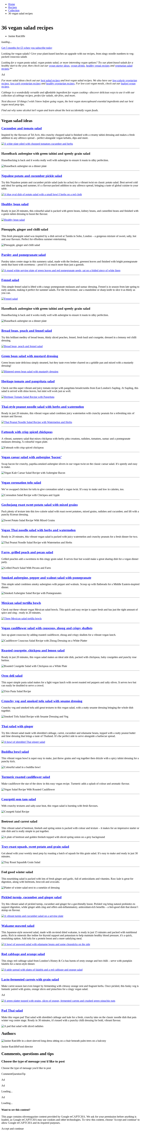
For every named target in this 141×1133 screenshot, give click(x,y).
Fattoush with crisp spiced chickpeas (26, 432)
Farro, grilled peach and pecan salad (27, 552)
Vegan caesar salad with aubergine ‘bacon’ (31, 457)
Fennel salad (10, 280)
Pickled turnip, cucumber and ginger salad (31, 897)
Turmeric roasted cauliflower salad (25, 777)
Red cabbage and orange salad (23, 954)
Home (11, 4)
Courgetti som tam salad (18, 799)
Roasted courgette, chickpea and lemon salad (33, 650)
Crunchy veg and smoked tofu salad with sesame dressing (41, 701)
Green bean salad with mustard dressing (29, 356)
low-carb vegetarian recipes (25, 83)
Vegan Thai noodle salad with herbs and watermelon (38, 530)
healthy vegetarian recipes (60, 83)
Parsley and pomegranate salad (23, 255)
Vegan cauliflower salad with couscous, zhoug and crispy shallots (46, 628)
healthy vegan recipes (98, 65)
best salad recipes (50, 80)
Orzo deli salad (12, 675)
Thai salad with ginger (17, 726)
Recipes (12, 7)
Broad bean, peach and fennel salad (26, 330)
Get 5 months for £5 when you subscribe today (26, 47)
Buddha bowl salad (15, 752)
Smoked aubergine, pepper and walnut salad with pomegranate (46, 577)
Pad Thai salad (12, 1010)
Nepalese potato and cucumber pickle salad (31, 176)
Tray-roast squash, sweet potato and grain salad (35, 846)
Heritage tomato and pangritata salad (28, 381)
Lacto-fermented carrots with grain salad (30, 979)
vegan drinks (78, 65)
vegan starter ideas (59, 65)
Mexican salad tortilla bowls (21, 603)
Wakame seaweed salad (17, 926)
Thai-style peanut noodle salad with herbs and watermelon (42, 407)
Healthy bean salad (15, 204)
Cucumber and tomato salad (21, 128)
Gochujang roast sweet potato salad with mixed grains (39, 505)
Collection (13, 10)
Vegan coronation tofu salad (21, 482)
